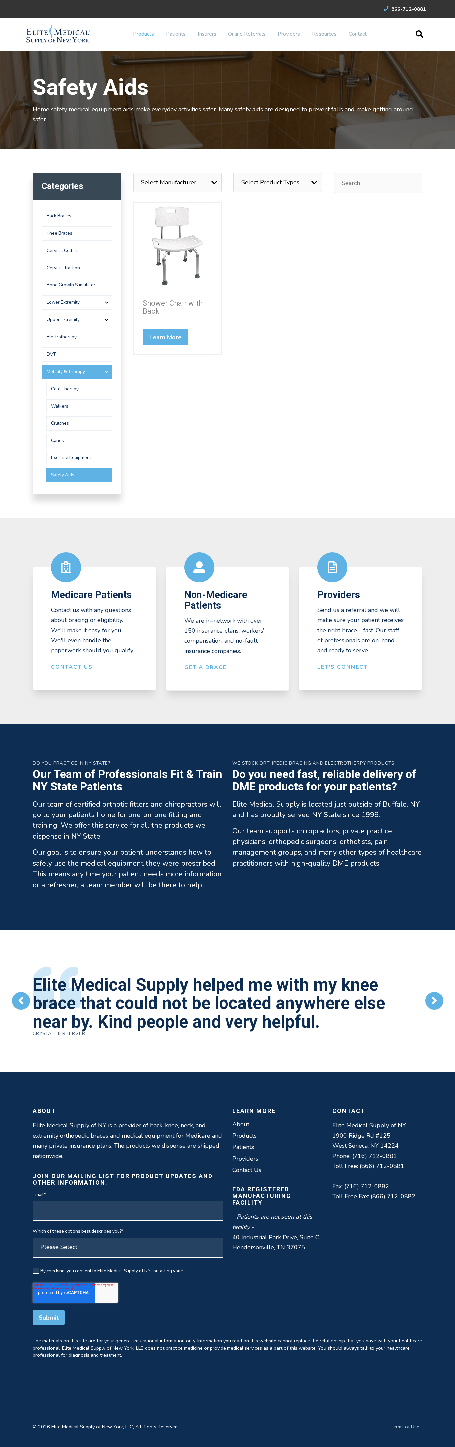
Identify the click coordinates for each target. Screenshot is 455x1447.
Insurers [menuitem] (207, 34)
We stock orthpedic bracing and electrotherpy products (313, 763)
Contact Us (72, 667)
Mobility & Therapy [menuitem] (66, 371)
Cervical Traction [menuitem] (63, 268)
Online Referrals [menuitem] (247, 34)
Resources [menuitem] (324, 34)
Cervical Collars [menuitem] (63, 250)
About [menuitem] (240, 1124)
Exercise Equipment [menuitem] (71, 457)
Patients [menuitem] (176, 34)
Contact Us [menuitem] (246, 1170)
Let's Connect (342, 667)
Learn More (165, 337)
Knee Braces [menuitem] (59, 233)
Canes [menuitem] (57, 440)
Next (434, 1001)
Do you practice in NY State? (71, 763)
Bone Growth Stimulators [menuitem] (72, 285)
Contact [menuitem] (358, 34)
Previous (21, 1001)
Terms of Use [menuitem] (405, 1426)
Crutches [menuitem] (60, 423)
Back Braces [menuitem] (59, 216)
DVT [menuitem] (51, 354)
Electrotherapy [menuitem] (62, 337)
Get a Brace (205, 667)
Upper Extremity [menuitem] (63, 319)
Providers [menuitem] (289, 34)
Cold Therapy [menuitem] (65, 389)
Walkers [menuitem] (59, 406)
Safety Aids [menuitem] (62, 475)
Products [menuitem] (143, 34)
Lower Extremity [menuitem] (63, 302)
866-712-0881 (408, 9)
